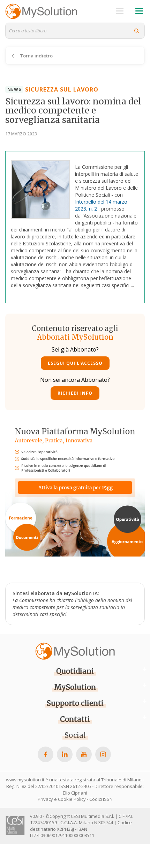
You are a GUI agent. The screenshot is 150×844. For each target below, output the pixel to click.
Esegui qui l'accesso (75, 363)
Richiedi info (75, 393)
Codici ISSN (101, 799)
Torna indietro (36, 56)
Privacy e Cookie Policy (62, 799)
